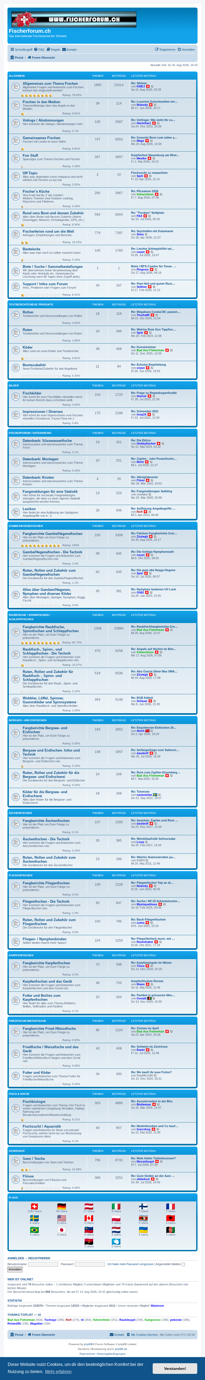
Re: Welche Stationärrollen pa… (153, 857)
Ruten (27, 330)
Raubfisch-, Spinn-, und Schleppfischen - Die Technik (47, 651)
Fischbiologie (34, 1102)
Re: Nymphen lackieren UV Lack (153, 589)
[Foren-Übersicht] (74, 18)
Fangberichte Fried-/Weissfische (49, 1029)
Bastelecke (31, 249)
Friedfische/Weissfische (27, 1020)
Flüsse (28, 1176)
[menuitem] (39, 49)
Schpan (142, 701)
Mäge (140, 140)
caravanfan (144, 794)
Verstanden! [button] (175, 1368)
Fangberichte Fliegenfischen (46, 883)
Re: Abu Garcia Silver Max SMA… (154, 671)
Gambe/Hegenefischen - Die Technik (52, 552)
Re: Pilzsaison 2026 (144, 191)
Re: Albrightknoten (144, 477)
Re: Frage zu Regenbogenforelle (154, 392)
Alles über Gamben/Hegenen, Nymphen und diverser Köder (47, 592)
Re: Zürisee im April (145, 1028)
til (82, 1319)
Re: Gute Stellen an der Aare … (153, 1175)
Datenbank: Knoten (38, 477)
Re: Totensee (140, 791)
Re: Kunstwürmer (143, 347)
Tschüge (50, 1319)
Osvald (142, 998)
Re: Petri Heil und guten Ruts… (153, 283)
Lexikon (29, 509)
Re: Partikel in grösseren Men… (153, 995)
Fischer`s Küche (36, 191)
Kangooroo (153, 1319)
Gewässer (17, 1150)
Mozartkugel (145, 1161)
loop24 (141, 414)
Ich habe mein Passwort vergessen (130, 1264)
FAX (139, 215)
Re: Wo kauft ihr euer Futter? (151, 1072)
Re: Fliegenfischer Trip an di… (152, 882)
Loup (140, 842)
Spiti (140, 175)
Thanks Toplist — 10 (24, 1314)
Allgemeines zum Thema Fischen (50, 84)
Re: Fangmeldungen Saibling (151, 491)
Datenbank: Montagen (40, 459)
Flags (13, 1197)
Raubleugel (127, 1319)
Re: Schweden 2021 (145, 411)
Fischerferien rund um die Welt (48, 231)
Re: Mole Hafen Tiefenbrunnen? (153, 1158)
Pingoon (143, 269)
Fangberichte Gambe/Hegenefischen (52, 534)
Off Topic (30, 173)
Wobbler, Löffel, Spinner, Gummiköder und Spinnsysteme (49, 700)
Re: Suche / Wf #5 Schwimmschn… (155, 901)
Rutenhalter (145, 941)
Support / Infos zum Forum (45, 284)
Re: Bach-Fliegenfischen (148, 919)
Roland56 (14, 1323)
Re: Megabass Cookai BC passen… (155, 311)
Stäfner (142, 286)
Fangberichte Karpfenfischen (46, 963)
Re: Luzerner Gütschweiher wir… (154, 101)
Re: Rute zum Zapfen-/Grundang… (155, 772)
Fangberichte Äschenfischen (46, 821)
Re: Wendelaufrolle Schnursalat (153, 838)
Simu (140, 234)
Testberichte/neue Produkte (31, 304)
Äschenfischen (20, 813)
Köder (28, 347)
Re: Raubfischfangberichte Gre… (154, 626)
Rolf (140, 511)
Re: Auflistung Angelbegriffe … (153, 508)
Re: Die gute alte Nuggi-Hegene (153, 570)
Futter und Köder (37, 1073)
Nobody (142, 104)
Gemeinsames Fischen (41, 138)
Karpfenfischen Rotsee (147, 981)
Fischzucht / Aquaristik (42, 1126)
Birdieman (144, 1104)
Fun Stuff (30, 156)
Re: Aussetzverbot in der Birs (151, 1101)
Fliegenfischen (20, 875)
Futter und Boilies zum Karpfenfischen (42, 998)
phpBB (88, 1344)
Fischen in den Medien (41, 102)
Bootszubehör (34, 365)
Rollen (28, 312)
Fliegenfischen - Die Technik (46, 901)
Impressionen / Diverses (43, 412)
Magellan (36, 1323)
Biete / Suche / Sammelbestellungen (53, 267)
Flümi (141, 480)
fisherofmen (145, 194)
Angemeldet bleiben (169, 1264)
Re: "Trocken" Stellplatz (147, 212)
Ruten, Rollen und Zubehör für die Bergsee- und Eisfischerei (51, 775)
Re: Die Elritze (141, 440)
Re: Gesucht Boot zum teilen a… (154, 137)
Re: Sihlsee (139, 83)
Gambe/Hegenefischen (26, 525)
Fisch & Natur (19, 1093)
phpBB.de (121, 1348)
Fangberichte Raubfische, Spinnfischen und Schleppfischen (51, 629)
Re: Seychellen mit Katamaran (152, 231)
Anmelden (15, 1258)
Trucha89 (143, 315)
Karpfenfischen (21, 955)
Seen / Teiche (34, 1159)
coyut (141, 251)
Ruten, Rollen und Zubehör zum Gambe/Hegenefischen (49, 572)
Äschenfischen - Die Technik (46, 839)
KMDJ (141, 86)
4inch (140, 730)
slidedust (143, 1179)
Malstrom (157, 1305)
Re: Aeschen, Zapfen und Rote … (154, 820)
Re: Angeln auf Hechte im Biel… (153, 649)
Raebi (141, 1049)
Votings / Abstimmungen (43, 120)
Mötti (140, 461)
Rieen (141, 984)
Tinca (140, 965)
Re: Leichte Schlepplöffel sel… (152, 248)
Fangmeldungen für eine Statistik (50, 492)
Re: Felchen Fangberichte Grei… (154, 533)
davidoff (142, 753)
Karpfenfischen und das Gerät (47, 981)
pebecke (176, 1319)
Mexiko (142, 158)
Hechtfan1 (144, 123)
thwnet (142, 396)
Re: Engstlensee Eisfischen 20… (153, 727)
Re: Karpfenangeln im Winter (151, 962)
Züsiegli (142, 536)
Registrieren (39, 1258)
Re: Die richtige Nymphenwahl (152, 551)
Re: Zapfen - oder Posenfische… (154, 458)
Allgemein (17, 75)
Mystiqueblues (147, 904)
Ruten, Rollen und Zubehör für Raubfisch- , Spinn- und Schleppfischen (48, 676)
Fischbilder (32, 393)
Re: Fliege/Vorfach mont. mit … (153, 938)
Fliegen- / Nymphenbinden (44, 939)
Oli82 (140, 592)
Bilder (14, 385)
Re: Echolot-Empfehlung (148, 364)
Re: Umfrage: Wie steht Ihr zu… (153, 120)
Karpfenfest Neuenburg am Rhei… (155, 155)
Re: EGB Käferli (142, 697)
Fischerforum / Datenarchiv (30, 432)
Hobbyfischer (146, 443)
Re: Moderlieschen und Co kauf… (154, 1126)
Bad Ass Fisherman (150, 350)
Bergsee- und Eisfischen (27, 720)
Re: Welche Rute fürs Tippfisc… (153, 329)
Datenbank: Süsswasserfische (47, 441)
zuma (140, 922)
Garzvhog (144, 1129)
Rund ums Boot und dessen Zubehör (53, 213)
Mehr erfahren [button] (58, 1371)
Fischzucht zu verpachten (149, 172)
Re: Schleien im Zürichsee (149, 1046)
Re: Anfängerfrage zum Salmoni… (155, 750)
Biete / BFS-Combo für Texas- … (153, 266)
